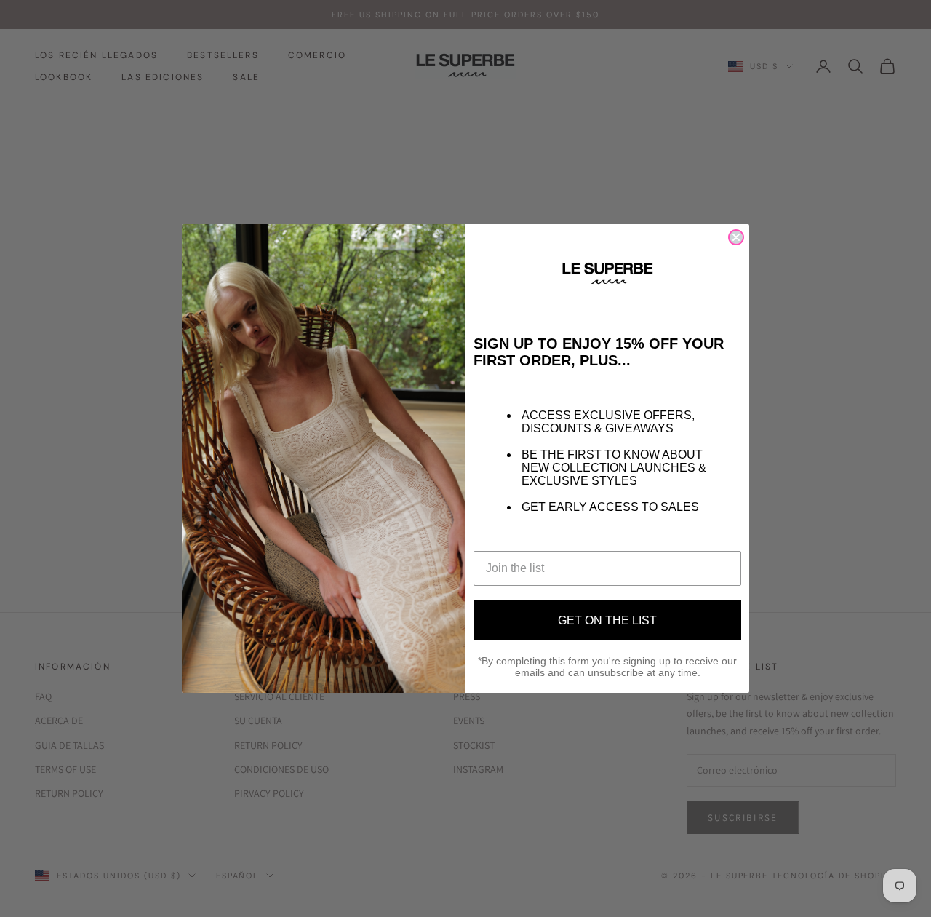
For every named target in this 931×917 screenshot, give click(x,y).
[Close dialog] (736, 237)
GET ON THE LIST (607, 620)
